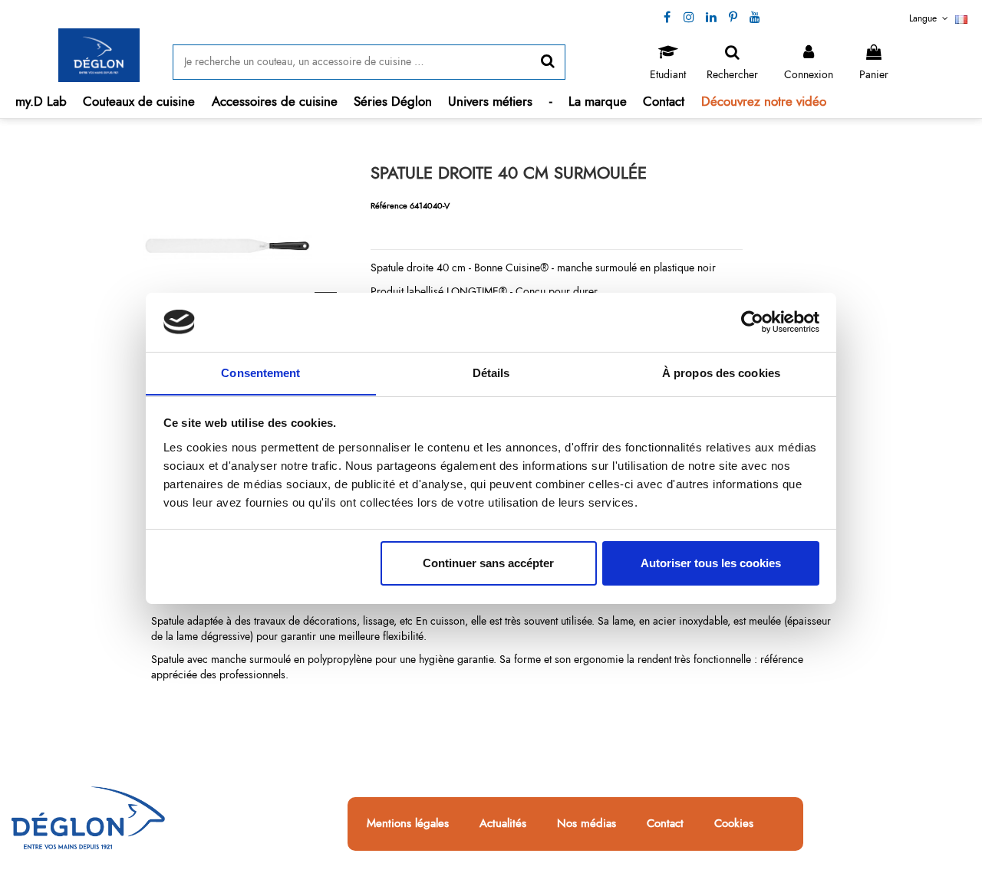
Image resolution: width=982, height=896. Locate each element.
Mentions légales (408, 824)
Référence (389, 205)
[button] (139, 101)
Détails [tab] (491, 372)
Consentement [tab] (260, 372)
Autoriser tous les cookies (711, 562)
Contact (665, 824)
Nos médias (586, 824)
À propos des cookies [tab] (721, 372)
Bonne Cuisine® (511, 267)
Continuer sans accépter (488, 562)
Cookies (733, 824)
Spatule (167, 621)
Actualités (502, 824)
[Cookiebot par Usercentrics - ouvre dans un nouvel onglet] (752, 321)
